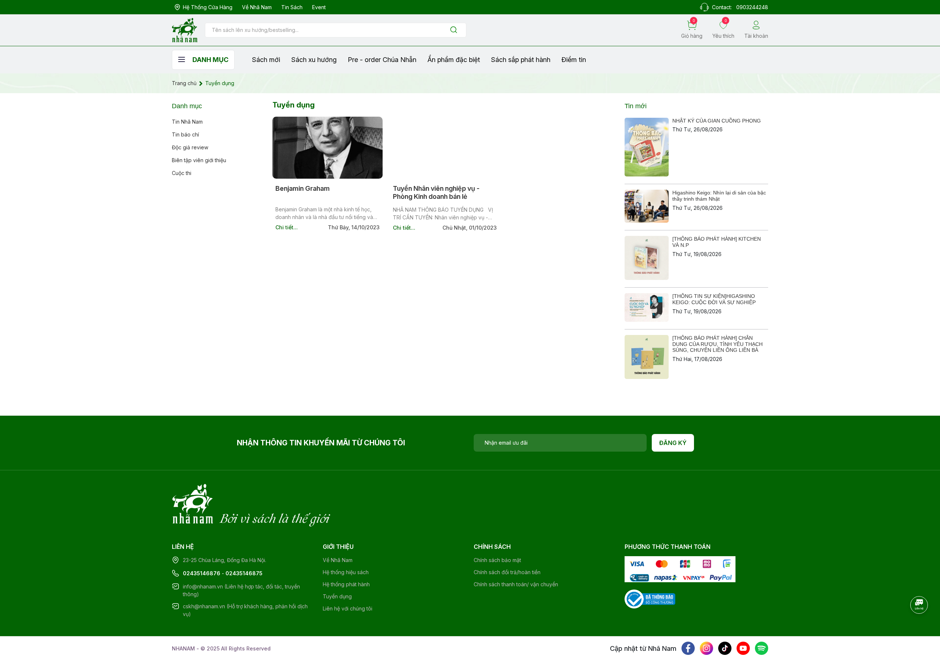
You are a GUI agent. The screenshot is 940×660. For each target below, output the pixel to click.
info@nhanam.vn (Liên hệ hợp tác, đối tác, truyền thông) (241, 590)
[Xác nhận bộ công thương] (650, 598)
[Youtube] (743, 648)
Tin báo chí (185, 134)
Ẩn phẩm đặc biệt (453, 59)
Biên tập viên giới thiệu (199, 160)
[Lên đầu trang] (919, 625)
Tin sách (292, 7)
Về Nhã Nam (257, 7)
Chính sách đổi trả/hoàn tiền (507, 572)
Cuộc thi (181, 173)
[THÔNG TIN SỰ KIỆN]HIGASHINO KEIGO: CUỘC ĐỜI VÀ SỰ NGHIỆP (714, 299)
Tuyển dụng (337, 596)
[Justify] (453, 30)
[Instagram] (706, 648)
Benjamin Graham (302, 188)
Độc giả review (190, 147)
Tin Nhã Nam (187, 121)
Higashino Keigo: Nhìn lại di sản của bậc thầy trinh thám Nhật (719, 196)
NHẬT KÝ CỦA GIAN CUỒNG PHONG (716, 121)
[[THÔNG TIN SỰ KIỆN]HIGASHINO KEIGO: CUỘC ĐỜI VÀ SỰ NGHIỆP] (647, 307)
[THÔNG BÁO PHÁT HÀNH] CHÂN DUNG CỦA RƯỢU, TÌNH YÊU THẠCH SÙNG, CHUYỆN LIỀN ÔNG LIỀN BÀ (717, 344)
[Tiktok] (724, 648)
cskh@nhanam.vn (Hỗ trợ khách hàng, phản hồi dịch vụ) (245, 610)
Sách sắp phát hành (520, 59)
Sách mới (266, 59)
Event (319, 7)
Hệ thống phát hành (346, 584)
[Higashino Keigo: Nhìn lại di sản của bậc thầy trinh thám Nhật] (647, 206)
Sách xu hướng (314, 59)
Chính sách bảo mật (497, 560)
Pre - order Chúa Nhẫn (382, 59)
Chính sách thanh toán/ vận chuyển (516, 584)
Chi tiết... (286, 227)
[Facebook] (688, 648)
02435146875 (244, 573)
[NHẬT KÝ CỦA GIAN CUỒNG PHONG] (647, 147)
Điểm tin (573, 59)
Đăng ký (673, 442)
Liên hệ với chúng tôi (347, 608)
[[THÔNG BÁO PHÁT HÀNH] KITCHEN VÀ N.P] (647, 258)
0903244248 (752, 7)
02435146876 (201, 573)
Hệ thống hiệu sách (346, 572)
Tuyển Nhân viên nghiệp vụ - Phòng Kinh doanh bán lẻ (436, 192)
